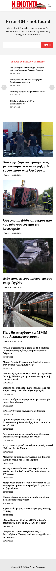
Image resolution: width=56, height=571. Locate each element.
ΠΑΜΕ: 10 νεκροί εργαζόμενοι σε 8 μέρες (24, 411)
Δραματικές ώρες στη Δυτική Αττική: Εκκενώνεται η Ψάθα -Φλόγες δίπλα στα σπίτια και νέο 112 (27, 422)
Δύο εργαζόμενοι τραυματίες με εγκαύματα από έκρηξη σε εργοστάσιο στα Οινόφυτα (27, 68)
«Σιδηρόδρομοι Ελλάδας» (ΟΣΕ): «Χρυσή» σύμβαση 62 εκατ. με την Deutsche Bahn (24, 521)
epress (6, 175)
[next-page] (52, 87)
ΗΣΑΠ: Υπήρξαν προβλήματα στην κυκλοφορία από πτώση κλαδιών (26, 400)
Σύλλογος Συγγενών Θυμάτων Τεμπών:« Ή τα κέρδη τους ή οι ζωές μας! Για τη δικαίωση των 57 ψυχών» (26, 471)
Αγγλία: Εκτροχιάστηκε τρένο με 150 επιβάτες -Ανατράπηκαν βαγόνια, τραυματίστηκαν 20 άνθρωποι (26, 350)
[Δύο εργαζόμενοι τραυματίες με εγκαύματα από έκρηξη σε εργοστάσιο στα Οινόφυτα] (28, 139)
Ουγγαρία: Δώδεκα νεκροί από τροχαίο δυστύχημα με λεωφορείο (26, 80)
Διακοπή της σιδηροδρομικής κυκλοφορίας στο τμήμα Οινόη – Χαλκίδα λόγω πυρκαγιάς (26, 389)
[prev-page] (4, 87)
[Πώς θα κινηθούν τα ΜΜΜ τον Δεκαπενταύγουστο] (28, 309)
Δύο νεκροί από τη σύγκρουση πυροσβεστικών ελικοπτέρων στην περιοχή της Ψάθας (26, 435)
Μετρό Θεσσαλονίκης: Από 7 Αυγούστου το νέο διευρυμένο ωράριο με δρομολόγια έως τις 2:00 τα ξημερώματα (26, 485)
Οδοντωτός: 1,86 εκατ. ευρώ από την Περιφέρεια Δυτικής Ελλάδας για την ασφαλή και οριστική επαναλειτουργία (27, 376)
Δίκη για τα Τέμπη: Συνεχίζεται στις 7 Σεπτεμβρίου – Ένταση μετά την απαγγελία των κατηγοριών (27, 534)
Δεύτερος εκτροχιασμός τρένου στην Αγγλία (27, 91)
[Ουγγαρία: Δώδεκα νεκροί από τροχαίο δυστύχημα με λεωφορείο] (28, 197)
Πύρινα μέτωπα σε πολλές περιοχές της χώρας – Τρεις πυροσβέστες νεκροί (27, 498)
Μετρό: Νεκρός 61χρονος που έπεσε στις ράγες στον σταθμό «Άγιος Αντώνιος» (26, 363)
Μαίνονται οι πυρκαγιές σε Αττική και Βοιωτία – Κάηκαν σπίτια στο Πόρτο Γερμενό (27, 458)
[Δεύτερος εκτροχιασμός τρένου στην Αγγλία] (28, 255)
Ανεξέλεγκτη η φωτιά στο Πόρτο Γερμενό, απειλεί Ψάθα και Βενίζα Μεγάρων (28, 446)
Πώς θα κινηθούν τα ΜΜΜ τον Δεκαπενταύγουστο (22, 102)
